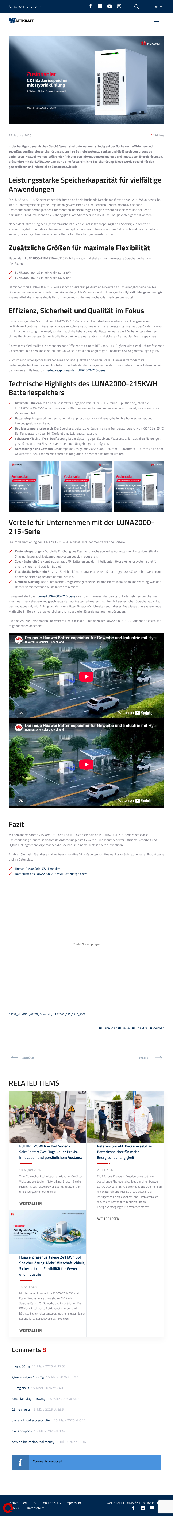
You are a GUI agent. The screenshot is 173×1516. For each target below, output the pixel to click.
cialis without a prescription (32, 1420)
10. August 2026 (30, 1170)
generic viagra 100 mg (28, 1377)
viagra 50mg (21, 1366)
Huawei (125, 1028)
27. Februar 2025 (20, 135)
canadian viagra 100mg (28, 1398)
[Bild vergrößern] (54, 470)
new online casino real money (33, 1441)
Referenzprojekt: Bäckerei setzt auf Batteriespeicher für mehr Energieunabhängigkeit (125, 1151)
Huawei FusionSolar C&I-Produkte (37, 868)
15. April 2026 (28, 1287)
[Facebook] (90, 6)
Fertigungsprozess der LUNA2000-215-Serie (75, 370)
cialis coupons (22, 1430)
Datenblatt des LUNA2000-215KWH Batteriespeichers (51, 873)
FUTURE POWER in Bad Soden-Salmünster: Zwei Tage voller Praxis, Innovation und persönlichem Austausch (52, 1151)
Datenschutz (35, 1507)
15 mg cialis (20, 1387)
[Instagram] (119, 6)
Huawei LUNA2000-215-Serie (55, 596)
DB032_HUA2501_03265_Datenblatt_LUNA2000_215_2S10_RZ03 (47, 1014)
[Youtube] (109, 6)
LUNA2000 (141, 1028)
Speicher (158, 1028)
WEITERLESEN (30, 1203)
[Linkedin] (100, 6)
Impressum (73, 1502)
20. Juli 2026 (105, 1170)
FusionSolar (109, 1028)
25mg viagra (21, 1409)
